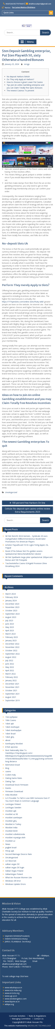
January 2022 (11, 680)
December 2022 (12, 644)
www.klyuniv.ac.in (12, 1001)
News (7, 844)
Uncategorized (11, 492)
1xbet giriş (9, 737)
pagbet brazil (10, 847)
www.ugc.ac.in (11, 996)
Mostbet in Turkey (13, 824)
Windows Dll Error (13, 881)
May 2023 (9, 627)
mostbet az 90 (11, 814)
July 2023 (9, 620)
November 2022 (12, 647)
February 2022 (11, 677)
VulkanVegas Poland (14, 874)
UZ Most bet (10, 861)
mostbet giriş (11, 821)
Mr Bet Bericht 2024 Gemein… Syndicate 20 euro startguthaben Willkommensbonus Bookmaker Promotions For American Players (26, 539)
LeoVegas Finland (13, 804)
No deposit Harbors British (18, 76)
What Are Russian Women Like (18, 877)
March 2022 (10, 674)
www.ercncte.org (12, 993)
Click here (24, 976)
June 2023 (9, 624)
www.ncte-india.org (13, 990)
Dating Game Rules (13, 778)
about (7, 740)
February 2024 (11, 597)
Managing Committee (21, 1019)
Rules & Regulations (37, 1016)
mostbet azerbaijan (13, 817)
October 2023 (11, 610)
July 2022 (9, 660)
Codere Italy (10, 774)
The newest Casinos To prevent (20, 90)
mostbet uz (10, 841)
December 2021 (12, 683)
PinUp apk (9, 851)
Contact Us (39, 1019)
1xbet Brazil (10, 733)
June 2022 (9, 664)
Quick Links (8, 12)
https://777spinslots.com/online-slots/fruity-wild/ (23, 301)
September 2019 (12, 700)
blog (7, 768)
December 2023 (12, 604)
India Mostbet (11, 794)
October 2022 (11, 650)
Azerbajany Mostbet (14, 743)
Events (8, 788)
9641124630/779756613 (15, 4)
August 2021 (10, 697)
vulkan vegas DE (12, 864)
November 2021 (12, 687)
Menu (30, 41)
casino (8, 771)
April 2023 (9, 630)
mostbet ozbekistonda (15, 834)
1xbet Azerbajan (12, 727)
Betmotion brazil (12, 764)
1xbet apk (9, 723)
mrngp (27, 64)
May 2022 (9, 667)
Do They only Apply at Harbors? (20, 79)
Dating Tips (10, 781)
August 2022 (10, 657)
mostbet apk (10, 811)
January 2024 (11, 600)
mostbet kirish (11, 831)
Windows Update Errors (15, 884)
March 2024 (10, 594)
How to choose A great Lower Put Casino (25, 82)
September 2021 (12, 693)
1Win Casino (10, 720)
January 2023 (11, 640)
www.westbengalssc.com (16, 998)
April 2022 (9, 670)
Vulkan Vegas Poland (14, 871)
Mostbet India (11, 827)
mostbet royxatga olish (15, 837)
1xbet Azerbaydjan (13, 730)
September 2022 (12, 654)
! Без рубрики (11, 717)
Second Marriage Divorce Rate (18, 854)
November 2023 (12, 607)
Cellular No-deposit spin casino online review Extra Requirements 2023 (27, 510)
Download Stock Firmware (16, 784)
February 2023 (11, 637)
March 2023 (10, 634)
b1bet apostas (11, 747)
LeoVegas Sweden (13, 807)
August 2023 (10, 617)
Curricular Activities (17, 1016)
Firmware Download (14, 791)
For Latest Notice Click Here (23, 7)
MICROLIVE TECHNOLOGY (39, 1025)
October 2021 (11, 690)
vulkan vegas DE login (14, 867)
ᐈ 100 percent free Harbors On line (27, 502)
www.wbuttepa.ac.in (13, 987)
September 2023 (12, 614)
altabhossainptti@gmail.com (40, 4)
